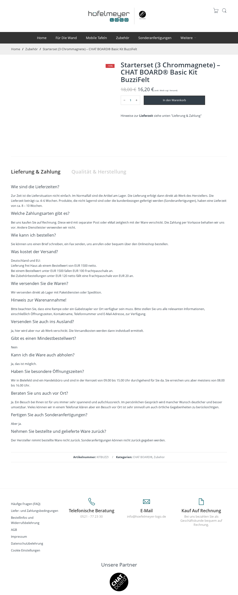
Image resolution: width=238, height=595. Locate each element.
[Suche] (224, 12)
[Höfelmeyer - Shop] (119, 15)
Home (15, 49)
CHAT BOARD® (142, 457)
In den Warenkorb (174, 100)
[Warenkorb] (216, 12)
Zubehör (31, 49)
